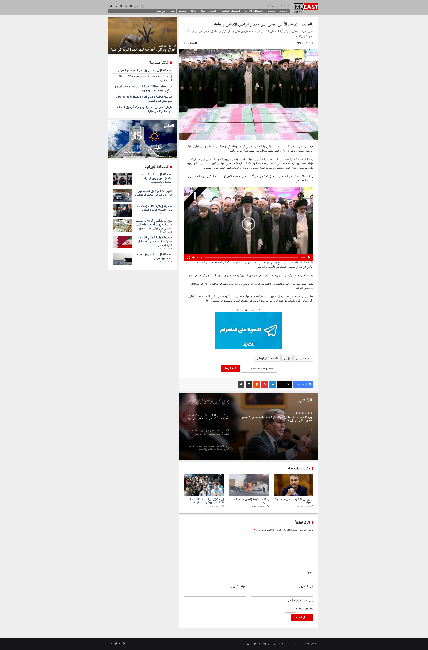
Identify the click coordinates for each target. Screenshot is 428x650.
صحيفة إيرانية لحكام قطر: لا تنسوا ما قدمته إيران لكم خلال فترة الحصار (144, 99)
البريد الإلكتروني (305, 586)
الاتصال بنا (260, 644)
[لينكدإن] (272, 384)
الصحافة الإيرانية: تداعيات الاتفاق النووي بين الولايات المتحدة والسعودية (157, 178)
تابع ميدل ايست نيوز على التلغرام (249, 309)
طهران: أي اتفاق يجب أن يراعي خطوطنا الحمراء (293, 501)
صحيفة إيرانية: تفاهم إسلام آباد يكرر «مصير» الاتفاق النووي (154, 208)
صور (171, 11)
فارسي (139, 6)
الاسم (310, 572)
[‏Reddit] (256, 384)
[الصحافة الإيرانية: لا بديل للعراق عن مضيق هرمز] (122, 259)
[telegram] (248, 331)
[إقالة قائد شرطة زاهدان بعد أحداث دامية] (249, 485)
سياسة (271, 11)
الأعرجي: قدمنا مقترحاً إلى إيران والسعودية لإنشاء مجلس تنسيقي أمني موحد (275, 419)
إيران (286, 358)
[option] (248, 426)
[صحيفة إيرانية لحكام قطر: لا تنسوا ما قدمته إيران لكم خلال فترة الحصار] (122, 242)
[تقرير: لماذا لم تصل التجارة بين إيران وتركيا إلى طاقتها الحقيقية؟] (122, 195)
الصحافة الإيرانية (253, 11)
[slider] (251, 257)
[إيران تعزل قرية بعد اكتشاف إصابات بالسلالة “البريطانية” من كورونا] (204, 485)
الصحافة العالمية (230, 11)
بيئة (202, 11)
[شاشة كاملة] (188, 257)
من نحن (160, 11)
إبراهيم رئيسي (302, 358)
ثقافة (193, 11)
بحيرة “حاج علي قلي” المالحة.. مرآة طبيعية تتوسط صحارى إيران (148, 48)
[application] (248, 224)
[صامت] (193, 257)
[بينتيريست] (264, 384)
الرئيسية (283, 11)
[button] (248, 224)
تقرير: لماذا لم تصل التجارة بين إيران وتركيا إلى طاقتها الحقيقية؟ (153, 193)
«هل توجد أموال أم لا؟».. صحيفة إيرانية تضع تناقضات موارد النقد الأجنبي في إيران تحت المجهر (153, 225)
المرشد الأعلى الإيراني (267, 358)
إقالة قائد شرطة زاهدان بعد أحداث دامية (251, 501)
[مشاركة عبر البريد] (249, 384)
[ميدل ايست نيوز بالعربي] (306, 8)
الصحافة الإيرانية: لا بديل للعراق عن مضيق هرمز (145, 70)
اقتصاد (213, 11)
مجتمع (182, 11)
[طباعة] (241, 384)
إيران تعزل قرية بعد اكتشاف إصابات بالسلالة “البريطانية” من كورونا (206, 501)
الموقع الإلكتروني (238, 586)
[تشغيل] (309, 257)
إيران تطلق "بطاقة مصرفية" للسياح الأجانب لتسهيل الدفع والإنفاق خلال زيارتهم (143, 88)
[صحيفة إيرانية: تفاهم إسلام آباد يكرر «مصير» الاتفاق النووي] (122, 210)
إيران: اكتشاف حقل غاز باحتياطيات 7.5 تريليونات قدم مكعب (144, 78)
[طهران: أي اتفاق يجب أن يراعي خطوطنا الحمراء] (293, 485)
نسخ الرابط (230, 368)
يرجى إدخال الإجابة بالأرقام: (300, 601)
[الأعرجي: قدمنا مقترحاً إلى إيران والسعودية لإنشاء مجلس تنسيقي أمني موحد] (248, 426)
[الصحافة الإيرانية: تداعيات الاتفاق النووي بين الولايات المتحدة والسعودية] (122, 179)
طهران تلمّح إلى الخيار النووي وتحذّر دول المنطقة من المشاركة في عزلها (144, 109)
